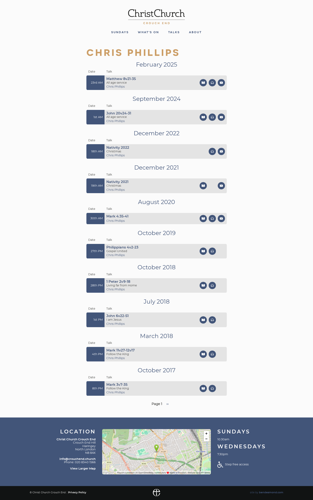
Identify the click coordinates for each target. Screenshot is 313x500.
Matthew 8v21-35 (121, 79)
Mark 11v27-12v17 (120, 350)
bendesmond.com (271, 492)
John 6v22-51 (117, 316)
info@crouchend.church (77, 459)
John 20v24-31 (118, 113)
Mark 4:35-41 (117, 216)
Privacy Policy (77, 492)
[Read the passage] (203, 82)
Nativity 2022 (117, 147)
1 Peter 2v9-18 (118, 281)
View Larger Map (83, 468)
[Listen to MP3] (212, 82)
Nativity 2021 (117, 182)
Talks (174, 32)
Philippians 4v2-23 (122, 247)
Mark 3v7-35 (117, 384)
